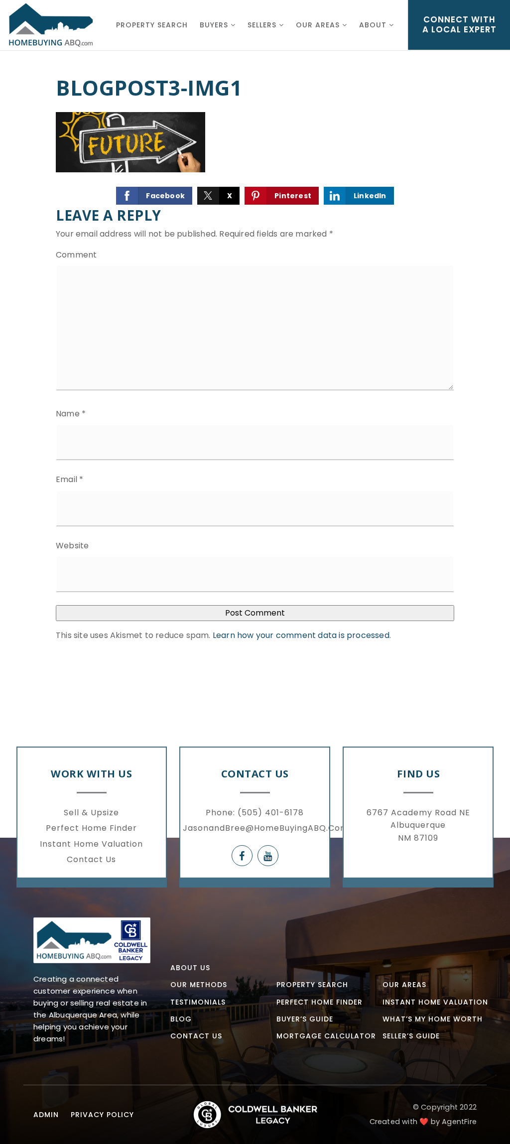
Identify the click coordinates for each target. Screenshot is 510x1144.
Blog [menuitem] (181, 1019)
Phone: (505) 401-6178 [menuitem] (255, 812)
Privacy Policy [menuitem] (102, 1115)
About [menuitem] (374, 25)
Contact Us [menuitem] (91, 859)
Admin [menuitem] (46, 1115)
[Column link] (51, 25)
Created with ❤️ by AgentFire (423, 1122)
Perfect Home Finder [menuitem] (91, 828)
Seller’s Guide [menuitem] (411, 1036)
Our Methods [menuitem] (198, 985)
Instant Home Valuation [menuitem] (91, 844)
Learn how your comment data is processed (301, 635)
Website (72, 545)
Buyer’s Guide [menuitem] (304, 1019)
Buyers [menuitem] (215, 25)
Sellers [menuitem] (263, 25)
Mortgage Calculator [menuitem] (326, 1036)
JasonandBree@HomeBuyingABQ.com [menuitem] (266, 828)
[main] (255, 337)
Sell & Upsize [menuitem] (91, 812)
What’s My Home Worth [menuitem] (432, 1019)
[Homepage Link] (91, 939)
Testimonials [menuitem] (198, 1002)
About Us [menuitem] (190, 968)
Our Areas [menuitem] (319, 25)
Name (71, 413)
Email (69, 479)
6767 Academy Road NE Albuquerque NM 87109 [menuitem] (418, 825)
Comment (76, 254)
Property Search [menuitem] (152, 25)
